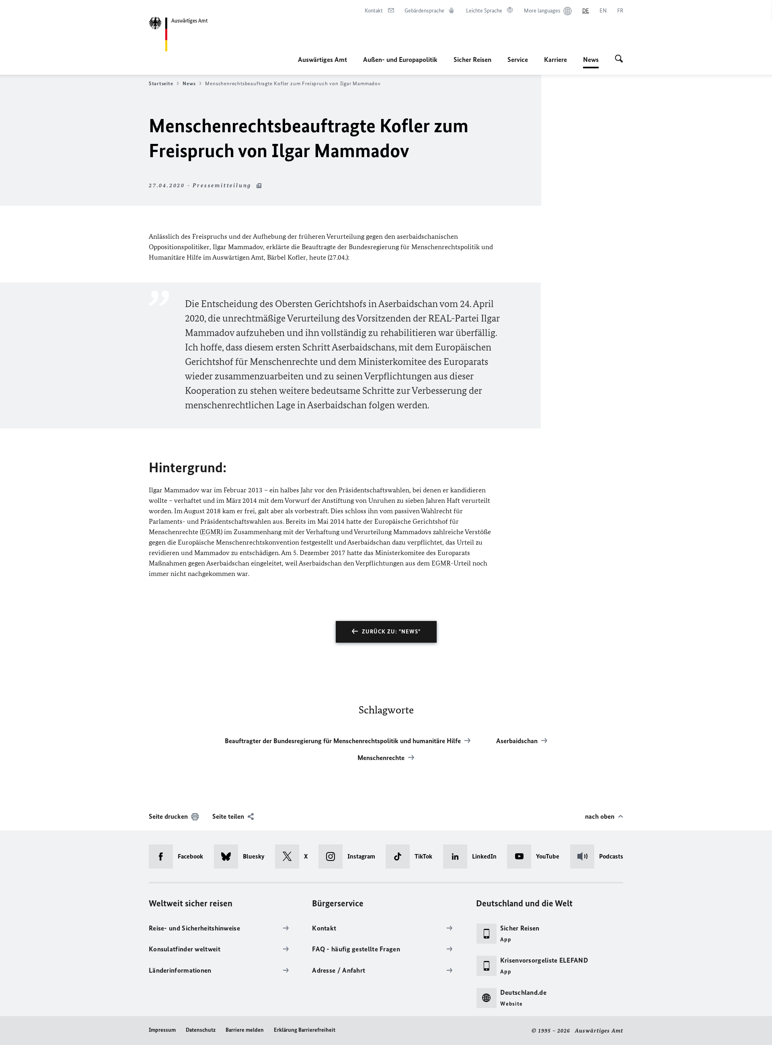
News (591, 61)
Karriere (555, 59)
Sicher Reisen (472, 59)
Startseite (161, 83)
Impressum (162, 1030)
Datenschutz (201, 1030)
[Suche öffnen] (619, 59)
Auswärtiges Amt (322, 59)
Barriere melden (245, 1030)
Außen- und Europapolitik (400, 59)
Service (517, 59)
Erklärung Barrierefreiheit (304, 1030)
